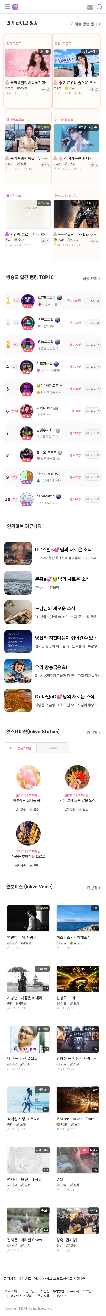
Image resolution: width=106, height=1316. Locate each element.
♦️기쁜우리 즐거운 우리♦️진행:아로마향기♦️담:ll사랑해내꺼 (77, 82)
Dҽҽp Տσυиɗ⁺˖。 (67, 195)
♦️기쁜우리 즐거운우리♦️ (55, 304)
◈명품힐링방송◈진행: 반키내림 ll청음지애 (29, 82)
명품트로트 (13, 43)
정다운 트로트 (64, 119)
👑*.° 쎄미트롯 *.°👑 (52, 385)
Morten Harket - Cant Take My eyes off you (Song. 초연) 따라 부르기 (77, 1118)
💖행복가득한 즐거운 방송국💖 (57, 458)
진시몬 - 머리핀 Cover (24, 1239)
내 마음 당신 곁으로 (22, 1058)
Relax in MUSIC (48, 473)
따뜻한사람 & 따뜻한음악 (53, 436)
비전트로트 (46, 319)
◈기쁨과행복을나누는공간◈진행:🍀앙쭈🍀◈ (29, 158)
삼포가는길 (44, 363)
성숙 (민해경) (66, 1239)
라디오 (46, 89)
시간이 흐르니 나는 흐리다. (29, 234)
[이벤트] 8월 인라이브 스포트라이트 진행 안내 (53, 1278)
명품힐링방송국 (48, 348)
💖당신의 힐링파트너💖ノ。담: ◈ (60, 370)
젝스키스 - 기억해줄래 (73, 937)
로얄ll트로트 (63, 43)
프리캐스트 (13, 195)
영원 (59, 1179)
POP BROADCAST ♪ (51, 502)
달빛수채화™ (45, 429)
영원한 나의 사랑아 (22, 937)
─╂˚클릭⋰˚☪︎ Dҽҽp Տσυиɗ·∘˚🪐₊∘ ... (77, 234)
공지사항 (10, 1278)
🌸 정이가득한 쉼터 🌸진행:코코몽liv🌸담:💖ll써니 (77, 158)
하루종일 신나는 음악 (28, 800)
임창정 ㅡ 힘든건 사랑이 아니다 (77, 1058)
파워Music (44, 407)
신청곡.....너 (65, 997)
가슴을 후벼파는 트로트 (28, 856)
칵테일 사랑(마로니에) (24, 1118)
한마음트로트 (15, 119)
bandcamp (45, 495)
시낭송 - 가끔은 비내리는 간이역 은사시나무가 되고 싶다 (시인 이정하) (28, 997)
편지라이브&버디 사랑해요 (28, 1179)
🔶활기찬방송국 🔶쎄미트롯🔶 (57, 392)
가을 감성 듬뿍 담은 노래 (77, 800)
